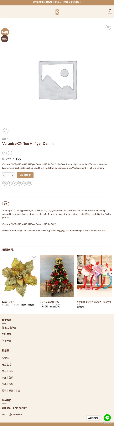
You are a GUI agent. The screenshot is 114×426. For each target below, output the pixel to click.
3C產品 (5, 358)
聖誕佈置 (6, 334)
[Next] (112, 284)
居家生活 (6, 364)
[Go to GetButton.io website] (107, 423)
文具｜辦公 (7, 384)
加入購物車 (25, 175)
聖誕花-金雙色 (8, 302)
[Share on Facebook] (9, 183)
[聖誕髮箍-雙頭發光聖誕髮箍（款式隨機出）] (94, 276)
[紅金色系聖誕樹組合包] (57, 276)
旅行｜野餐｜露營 (11, 390)
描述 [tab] (6, 204)
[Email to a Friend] (19, 183)
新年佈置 (6, 340)
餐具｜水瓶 (7, 371)
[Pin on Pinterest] (24, 183)
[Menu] (3, 11)
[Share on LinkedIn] (29, 183)
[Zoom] (5, 130)
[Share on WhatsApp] (4, 183)
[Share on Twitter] (14, 183)
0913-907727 (20, 408)
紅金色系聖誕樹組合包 (49, 302)
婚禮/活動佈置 (9, 327)
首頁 (4, 139)
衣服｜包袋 (7, 377)
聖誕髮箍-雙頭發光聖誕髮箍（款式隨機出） (94, 303)
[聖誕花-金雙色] (19, 276)
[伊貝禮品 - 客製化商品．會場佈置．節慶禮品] (57, 11)
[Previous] (2, 284)
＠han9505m (15, 414)
